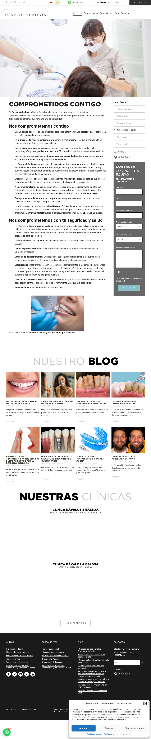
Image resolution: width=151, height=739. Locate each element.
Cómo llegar (121, 137)
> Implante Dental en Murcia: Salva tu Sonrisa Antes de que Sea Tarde (93, 680)
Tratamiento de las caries (17, 662)
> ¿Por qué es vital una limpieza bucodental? (91, 667)
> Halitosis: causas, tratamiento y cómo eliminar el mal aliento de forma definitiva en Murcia (92, 673)
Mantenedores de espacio (17, 652)
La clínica (77, 13)
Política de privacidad (112, 734)
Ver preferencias (134, 728)
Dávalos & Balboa (51, 213)
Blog (117, 13)
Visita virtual (121, 144)
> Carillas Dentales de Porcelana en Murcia (92, 691)
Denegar (109, 728)
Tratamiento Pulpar (14, 659)
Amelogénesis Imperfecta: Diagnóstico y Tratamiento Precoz (20, 666)
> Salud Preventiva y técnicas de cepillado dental (91, 655)
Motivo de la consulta (125, 248)
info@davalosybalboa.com (126, 649)
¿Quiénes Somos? (124, 109)
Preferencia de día (124, 222)
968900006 (114, 3)
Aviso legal (127, 734)
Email (118, 199)
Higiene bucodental (14, 649)
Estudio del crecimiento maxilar (19, 655)
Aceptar (83, 728)
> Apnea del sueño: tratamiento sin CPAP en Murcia (92, 686)
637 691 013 (78, 2)
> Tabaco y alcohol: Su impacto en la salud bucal (93, 661)
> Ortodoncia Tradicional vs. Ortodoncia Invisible (89, 650)
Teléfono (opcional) (124, 210)
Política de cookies (94, 734)
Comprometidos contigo (127, 130)
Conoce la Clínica (123, 123)
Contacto (125, 13)
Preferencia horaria (124, 235)
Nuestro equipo (123, 116)
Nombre (119, 187)
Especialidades (91, 13)
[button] (145, 703)
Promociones (106, 13)
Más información (75, 623)
